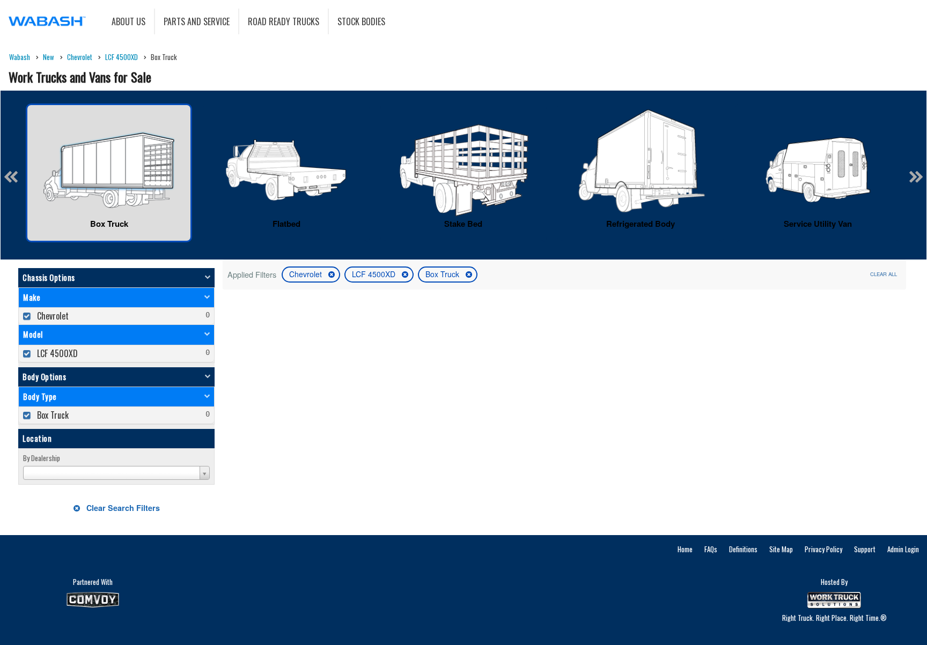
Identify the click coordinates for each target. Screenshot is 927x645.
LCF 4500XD (375, 274)
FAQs (710, 549)
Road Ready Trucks (283, 21)
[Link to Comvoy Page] (93, 600)
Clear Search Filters (122, 507)
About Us (128, 21)
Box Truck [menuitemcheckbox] (52, 415)
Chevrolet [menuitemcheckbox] (52, 315)
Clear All (883, 274)
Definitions (743, 549)
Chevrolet (306, 274)
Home (685, 549)
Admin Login (903, 549)
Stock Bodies (361, 21)
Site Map (781, 549)
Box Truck (443, 274)
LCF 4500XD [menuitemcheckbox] (56, 353)
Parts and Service (197, 21)
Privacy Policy (823, 549)
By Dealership (41, 458)
